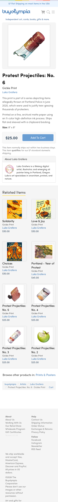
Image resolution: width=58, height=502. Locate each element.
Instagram (36, 442)
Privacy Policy (38, 432)
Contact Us (36, 419)
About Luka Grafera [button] (16, 159)
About (8, 416)
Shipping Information (41, 422)
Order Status (37, 425)
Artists (23, 384)
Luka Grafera (9, 92)
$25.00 (6, 320)
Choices (7, 263)
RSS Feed (36, 449)
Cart (51, 387)
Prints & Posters (46, 375)
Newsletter (36, 446)
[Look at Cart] (43, 14)
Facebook (36, 439)
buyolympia (10, 384)
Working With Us (13, 422)
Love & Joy (38, 221)
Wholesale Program (15, 428)
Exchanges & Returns (41, 428)
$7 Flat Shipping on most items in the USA (29, 3)
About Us (9, 419)
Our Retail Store (13, 425)
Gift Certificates (13, 432)
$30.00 (6, 231)
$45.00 (35, 277)
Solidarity (8, 221)
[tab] (29, 159)
